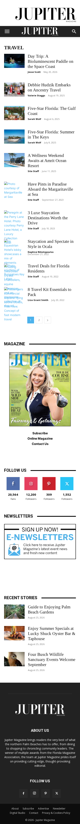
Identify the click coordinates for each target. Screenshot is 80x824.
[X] (57, 793)
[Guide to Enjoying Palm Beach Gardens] (14, 611)
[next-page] (47, 320)
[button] (7, 31)
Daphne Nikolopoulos (41, 251)
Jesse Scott (34, 71)
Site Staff (33, 171)
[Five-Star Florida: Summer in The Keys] (14, 136)
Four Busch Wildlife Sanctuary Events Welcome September (51, 659)
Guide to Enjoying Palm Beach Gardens (49, 609)
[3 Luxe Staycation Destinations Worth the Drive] (14, 227)
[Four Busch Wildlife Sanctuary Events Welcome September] (14, 659)
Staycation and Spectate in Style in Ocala (51, 244)
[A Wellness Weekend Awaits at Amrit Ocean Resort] (14, 160)
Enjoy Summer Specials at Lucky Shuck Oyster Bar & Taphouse (51, 633)
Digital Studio (17, 813)
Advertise (43, 808)
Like (13, 478)
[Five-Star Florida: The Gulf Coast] (14, 113)
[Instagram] (34, 793)
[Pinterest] (45, 793)
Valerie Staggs (36, 95)
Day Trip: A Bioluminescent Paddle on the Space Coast (50, 61)
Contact (33, 813)
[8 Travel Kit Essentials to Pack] (14, 304)
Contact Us (40, 444)
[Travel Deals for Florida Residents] (14, 272)
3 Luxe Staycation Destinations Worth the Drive (48, 217)
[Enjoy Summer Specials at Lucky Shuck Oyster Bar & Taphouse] (14, 633)
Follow (31, 478)
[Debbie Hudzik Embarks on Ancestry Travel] (14, 89)
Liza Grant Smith (38, 300)
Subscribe (28, 808)
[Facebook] (23, 793)
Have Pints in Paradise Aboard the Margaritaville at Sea (50, 189)
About (15, 808)
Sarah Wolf (34, 118)
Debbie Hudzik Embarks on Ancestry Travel (49, 87)
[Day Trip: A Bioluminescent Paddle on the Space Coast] (14, 61)
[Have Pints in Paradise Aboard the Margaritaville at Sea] (14, 190)
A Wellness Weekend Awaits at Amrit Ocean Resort (47, 160)
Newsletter (59, 808)
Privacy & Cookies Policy (56, 813)
